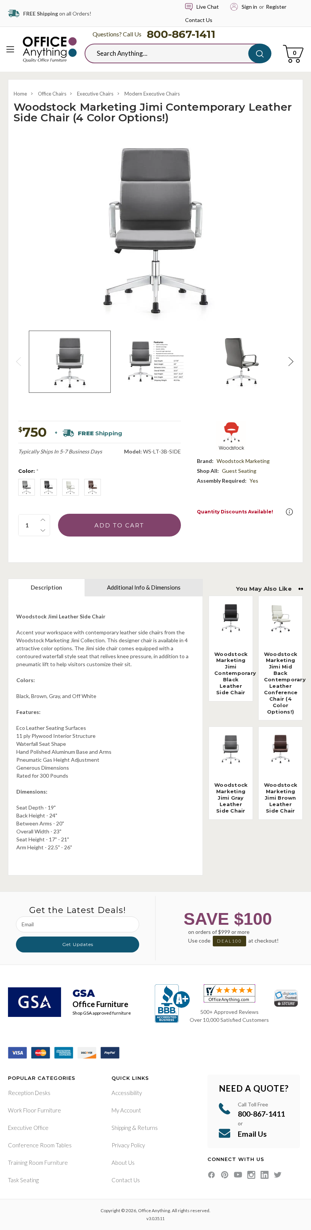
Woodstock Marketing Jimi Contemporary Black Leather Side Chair (235, 673)
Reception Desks (29, 1092)
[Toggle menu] (10, 49)
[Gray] (26, 487)
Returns (147, 1127)
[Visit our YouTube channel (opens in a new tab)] (238, 1175)
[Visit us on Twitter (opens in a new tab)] (278, 1175)
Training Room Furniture (38, 1162)
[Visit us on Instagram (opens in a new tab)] (251, 1175)
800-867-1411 (181, 34)
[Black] (48, 487)
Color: (28, 471)
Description (46, 587)
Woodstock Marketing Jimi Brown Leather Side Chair (280, 798)
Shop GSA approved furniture (101, 1013)
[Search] (260, 53)
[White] (70, 487)
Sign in (249, 6)
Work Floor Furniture (34, 1110)
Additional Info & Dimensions (144, 587)
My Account (126, 1110)
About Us (123, 1162)
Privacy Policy (128, 1145)
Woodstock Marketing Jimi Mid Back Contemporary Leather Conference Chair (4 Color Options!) (285, 683)
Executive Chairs (95, 94)
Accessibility (127, 1092)
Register (276, 6)
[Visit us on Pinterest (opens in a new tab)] (225, 1175)
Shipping (121, 1127)
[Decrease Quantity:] (43, 530)
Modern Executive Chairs (152, 94)
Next (291, 361)
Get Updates (77, 944)
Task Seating (23, 1180)
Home (20, 94)
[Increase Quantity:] (43, 520)
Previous (19, 361)
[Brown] (92, 487)
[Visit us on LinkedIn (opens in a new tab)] (265, 1175)
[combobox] (172, 53)
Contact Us (198, 20)
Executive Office (28, 1127)
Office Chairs (52, 94)
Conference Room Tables (40, 1145)
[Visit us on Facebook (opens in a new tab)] (211, 1175)
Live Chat (207, 6)
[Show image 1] (70, 362)
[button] (289, 511)
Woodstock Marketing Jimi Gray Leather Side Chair (231, 798)
